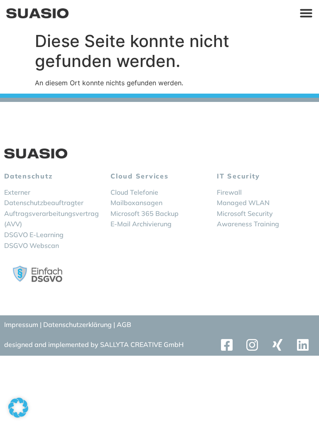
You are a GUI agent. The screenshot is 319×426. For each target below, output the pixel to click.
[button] (18, 407)
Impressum (21, 324)
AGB (124, 324)
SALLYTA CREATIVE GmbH (142, 344)
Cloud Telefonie (134, 192)
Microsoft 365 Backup (144, 213)
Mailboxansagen (136, 202)
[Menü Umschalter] (306, 13)
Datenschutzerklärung (78, 324)
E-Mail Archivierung (141, 224)
